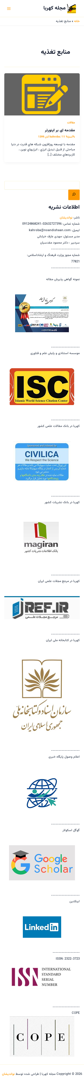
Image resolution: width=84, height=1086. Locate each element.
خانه (77, 21)
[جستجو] (74, 195)
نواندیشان (66, 217)
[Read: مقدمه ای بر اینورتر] (42, 94)
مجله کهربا (54, 8)
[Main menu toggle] (8, 8)
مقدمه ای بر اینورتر (60, 130)
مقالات (71, 123)
